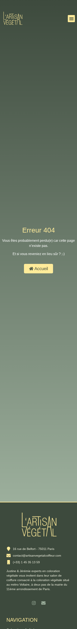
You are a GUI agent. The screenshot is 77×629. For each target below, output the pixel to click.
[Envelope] (43, 603)
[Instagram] (34, 603)
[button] (71, 18)
